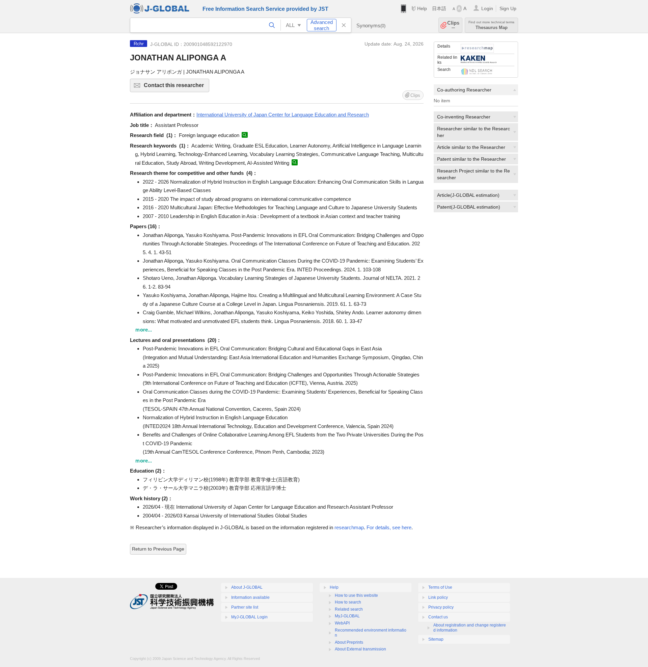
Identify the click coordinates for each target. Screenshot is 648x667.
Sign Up (508, 8)
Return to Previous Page (158, 549)
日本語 (439, 8)
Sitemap (435, 639)
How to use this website (356, 595)
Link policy (438, 597)
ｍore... (143, 329)
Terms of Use (440, 587)
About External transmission (360, 649)
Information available (250, 597)
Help (422, 8)
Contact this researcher (176, 87)
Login (487, 8)
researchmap (349, 527)
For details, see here (389, 527)
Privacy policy (441, 607)
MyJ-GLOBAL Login (249, 617)
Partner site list (244, 607)
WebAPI (342, 623)
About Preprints (349, 642)
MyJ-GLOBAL (347, 616)
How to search (348, 602)
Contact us (438, 617)
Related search (349, 609)
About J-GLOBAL (247, 587)
